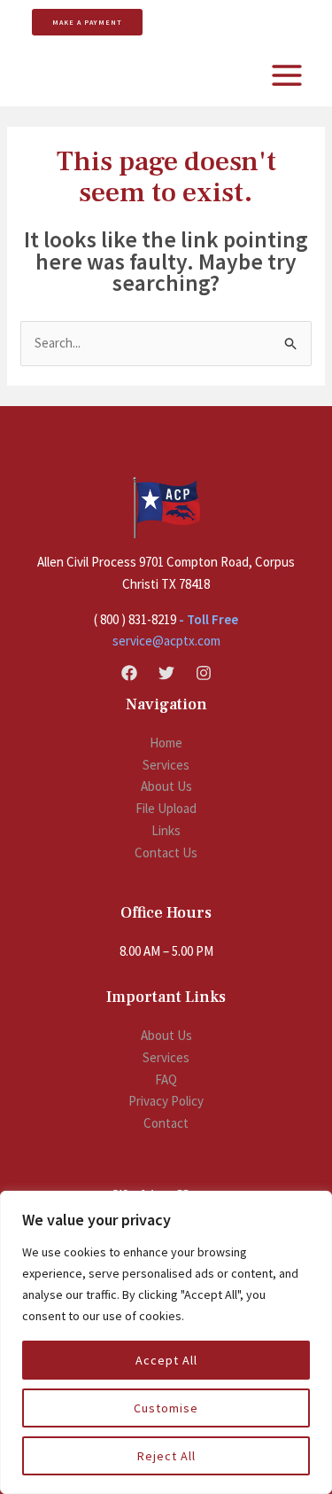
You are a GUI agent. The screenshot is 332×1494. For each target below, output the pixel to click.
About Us (166, 786)
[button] (80, 22)
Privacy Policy (166, 1100)
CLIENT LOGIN (284, 21)
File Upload (166, 808)
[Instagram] (204, 673)
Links (166, 830)
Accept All (166, 1360)
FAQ (166, 1079)
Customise (166, 1408)
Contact (166, 1123)
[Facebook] (129, 673)
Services (166, 764)
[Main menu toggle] (287, 76)
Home (166, 742)
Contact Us (166, 852)
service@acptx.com (166, 640)
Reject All (166, 1456)
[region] (166, 1342)
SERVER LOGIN (218, 21)
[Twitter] (166, 673)
